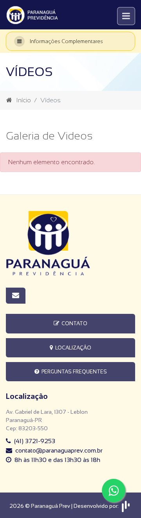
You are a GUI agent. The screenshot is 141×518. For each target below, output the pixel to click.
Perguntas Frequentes (73, 372)
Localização (72, 348)
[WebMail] (15, 296)
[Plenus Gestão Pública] (126, 506)
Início (23, 100)
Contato (73, 323)
